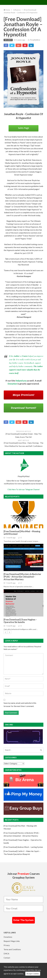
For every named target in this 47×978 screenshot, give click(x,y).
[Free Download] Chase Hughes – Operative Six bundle (20, 621)
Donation (12, 383)
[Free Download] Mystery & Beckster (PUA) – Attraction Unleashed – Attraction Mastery (22, 577)
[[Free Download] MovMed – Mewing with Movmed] (23, 514)
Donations (8, 937)
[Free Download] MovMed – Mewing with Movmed (22, 532)
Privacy (7, 945)
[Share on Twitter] (12, 45)
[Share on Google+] (18, 45)
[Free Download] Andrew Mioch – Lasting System (23, 847)
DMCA (6, 953)
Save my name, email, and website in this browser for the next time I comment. (20, 704)
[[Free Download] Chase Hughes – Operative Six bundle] (23, 602)
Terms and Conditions (12, 949)
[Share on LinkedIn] (31, 45)
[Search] (41, 750)
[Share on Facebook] (6, 45)
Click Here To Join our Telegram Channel (23, 489)
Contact (7, 958)
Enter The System (23, 920)
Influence (8, 40)
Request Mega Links (12, 941)
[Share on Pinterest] (25, 45)
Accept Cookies (33, 974)
